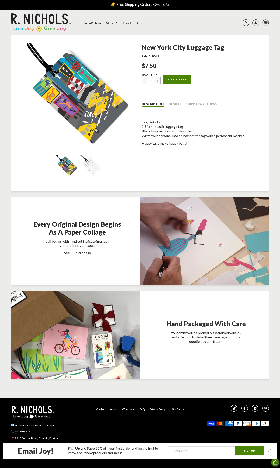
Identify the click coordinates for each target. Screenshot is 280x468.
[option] (79, 95)
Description (153, 104)
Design (175, 104)
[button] (177, 79)
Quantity (149, 74)
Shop (110, 23)
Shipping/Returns (201, 104)
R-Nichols (150, 56)
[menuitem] (92, 23)
